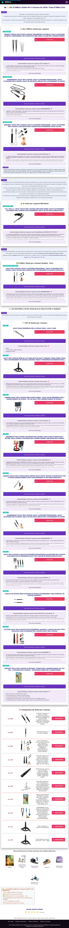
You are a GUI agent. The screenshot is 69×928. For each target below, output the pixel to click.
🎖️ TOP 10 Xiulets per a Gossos (11, 901)
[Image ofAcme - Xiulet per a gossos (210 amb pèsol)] (26, 831)
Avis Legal (10, 921)
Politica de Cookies (45, 921)
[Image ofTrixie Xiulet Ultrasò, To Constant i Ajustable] (26, 737)
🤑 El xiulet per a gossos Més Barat (12, 894)
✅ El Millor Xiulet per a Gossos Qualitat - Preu (15, 896)
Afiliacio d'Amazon (33, 921)
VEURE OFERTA (59, 718)
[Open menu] (67, 2)
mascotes (52, 851)
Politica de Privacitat (20, 921)
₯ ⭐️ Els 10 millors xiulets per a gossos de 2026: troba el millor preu (34, 7)
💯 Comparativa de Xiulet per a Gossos (13, 903)
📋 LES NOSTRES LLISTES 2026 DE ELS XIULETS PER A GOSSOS (18, 898)
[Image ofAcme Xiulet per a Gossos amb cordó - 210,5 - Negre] (26, 844)
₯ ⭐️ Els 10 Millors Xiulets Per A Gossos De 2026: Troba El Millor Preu (17, 889)
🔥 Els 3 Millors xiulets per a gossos (12, 892)
